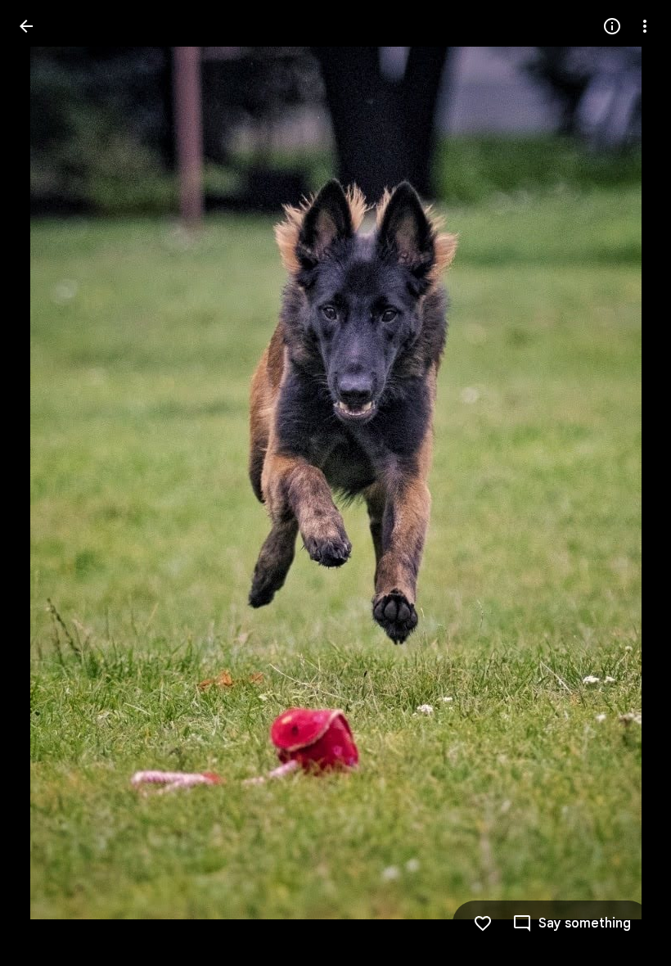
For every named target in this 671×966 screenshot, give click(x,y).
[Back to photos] (26, 26)
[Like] (483, 923)
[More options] (644, 26)
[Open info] (612, 26)
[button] (46, 483)
